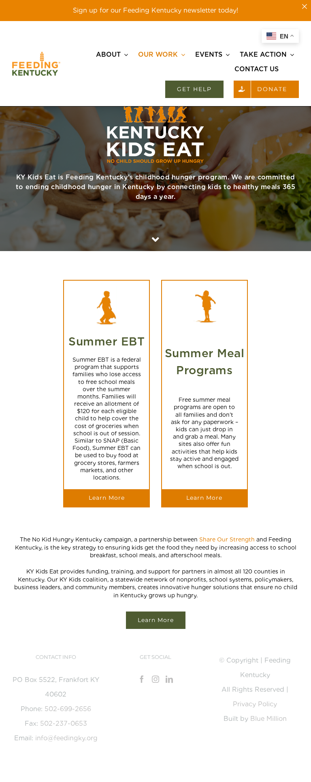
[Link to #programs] (155, 239)
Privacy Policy (255, 704)
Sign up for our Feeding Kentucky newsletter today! (155, 10)
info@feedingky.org (66, 738)
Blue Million (268, 718)
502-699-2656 (68, 709)
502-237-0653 (63, 723)
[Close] (304, 6)
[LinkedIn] (169, 679)
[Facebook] (141, 679)
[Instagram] (155, 679)
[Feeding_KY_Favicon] (36, 54)
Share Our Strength (227, 539)
